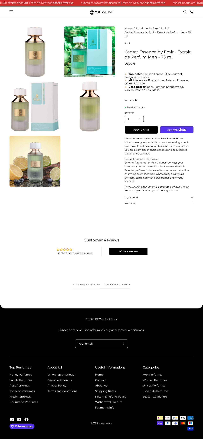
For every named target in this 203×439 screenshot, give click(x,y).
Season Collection (155, 396)
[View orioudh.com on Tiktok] (19, 419)
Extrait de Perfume (155, 391)
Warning (130, 203)
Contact (100, 380)
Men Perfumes (152, 374)
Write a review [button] (128, 251)
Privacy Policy (57, 385)
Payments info (105, 407)
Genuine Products (60, 380)
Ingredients (131, 197)
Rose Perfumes (20, 385)
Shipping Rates (105, 391)
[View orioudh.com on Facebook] (26, 419)
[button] (185, 11)
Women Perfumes (155, 380)
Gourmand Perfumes (24, 402)
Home (129, 28)
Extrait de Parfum (147, 28)
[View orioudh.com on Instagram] (12, 419)
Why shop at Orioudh (62, 374)
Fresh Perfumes (20, 396)
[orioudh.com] (101, 12)
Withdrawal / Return (108, 402)
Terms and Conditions (62, 391)
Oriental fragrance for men (140, 162)
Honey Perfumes (21, 374)
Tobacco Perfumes (22, 391)
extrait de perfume (169, 186)
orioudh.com (105, 423)
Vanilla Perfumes (21, 380)
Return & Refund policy (110, 396)
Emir (164, 28)
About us (101, 385)
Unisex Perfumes (154, 385)
